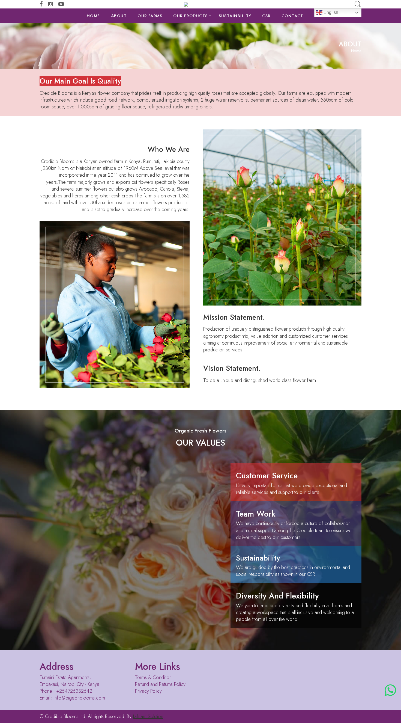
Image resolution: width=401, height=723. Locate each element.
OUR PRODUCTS (190, 16)
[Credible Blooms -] (200, 4)
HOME (93, 16)
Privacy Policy (148, 691)
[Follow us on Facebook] (41, 4)
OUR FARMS (149, 16)
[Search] (357, 4)
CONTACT (292, 16)
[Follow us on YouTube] (61, 4)
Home (356, 51)
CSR (266, 16)
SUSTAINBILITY (235, 16)
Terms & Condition (153, 677)
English (330, 12)
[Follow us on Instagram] (50, 4)
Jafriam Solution (148, 716)
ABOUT (119, 16)
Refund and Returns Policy (160, 684)
